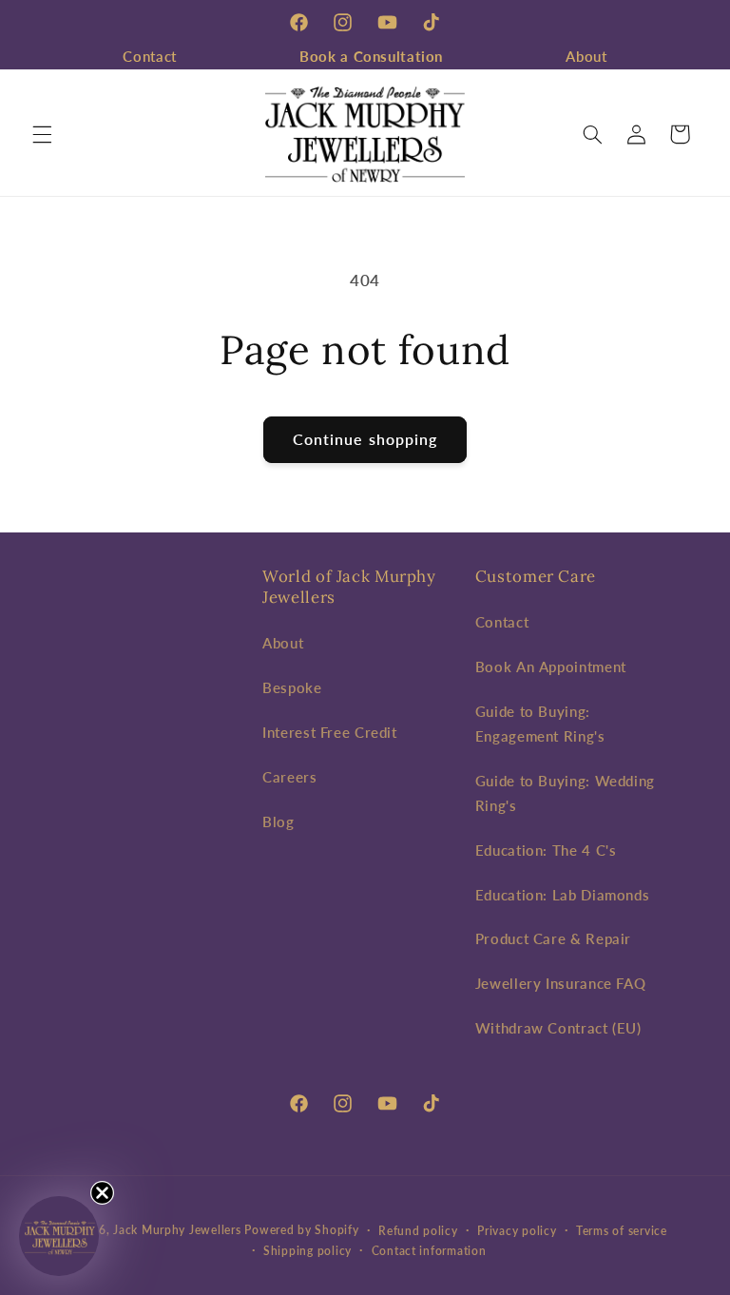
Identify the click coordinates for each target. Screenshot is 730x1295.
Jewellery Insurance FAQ (560, 983)
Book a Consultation (371, 56)
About (586, 56)
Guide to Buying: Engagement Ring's (540, 723)
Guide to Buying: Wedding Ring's (565, 793)
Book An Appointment (550, 666)
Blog (278, 821)
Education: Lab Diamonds (562, 894)
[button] (42, 134)
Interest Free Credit (329, 732)
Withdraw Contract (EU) (558, 1027)
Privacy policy (516, 1231)
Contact (149, 56)
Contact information (429, 1251)
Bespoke (291, 687)
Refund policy (418, 1231)
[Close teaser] (102, 1193)
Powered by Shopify (301, 1230)
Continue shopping (365, 439)
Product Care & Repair (553, 938)
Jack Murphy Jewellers (176, 1230)
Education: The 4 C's (546, 850)
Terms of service (621, 1231)
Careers (289, 776)
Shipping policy (307, 1251)
